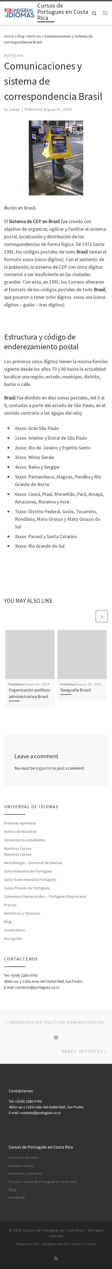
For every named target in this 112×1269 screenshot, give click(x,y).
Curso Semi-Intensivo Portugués (30, 879)
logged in (43, 768)
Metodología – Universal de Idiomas (33, 862)
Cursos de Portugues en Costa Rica (53, 1230)
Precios (10, 904)
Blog (20, 36)
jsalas (14, 110)
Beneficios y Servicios (22, 913)
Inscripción (13, 938)
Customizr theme (83, 1244)
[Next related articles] (102, 616)
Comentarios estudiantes (24, 839)
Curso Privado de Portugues (27, 888)
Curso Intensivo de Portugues (28, 871)
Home (9, 36)
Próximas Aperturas (20, 823)
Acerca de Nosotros (20, 831)
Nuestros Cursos (18, 848)
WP (36, 1244)
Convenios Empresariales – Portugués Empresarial (45, 896)
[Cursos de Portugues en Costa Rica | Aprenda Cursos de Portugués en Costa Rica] (19, 12)
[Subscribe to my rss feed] (56, 1258)
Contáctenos (14, 930)
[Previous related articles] (89, 616)
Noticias (34, 36)
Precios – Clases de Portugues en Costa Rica (43, 1181)
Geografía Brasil (76, 690)
